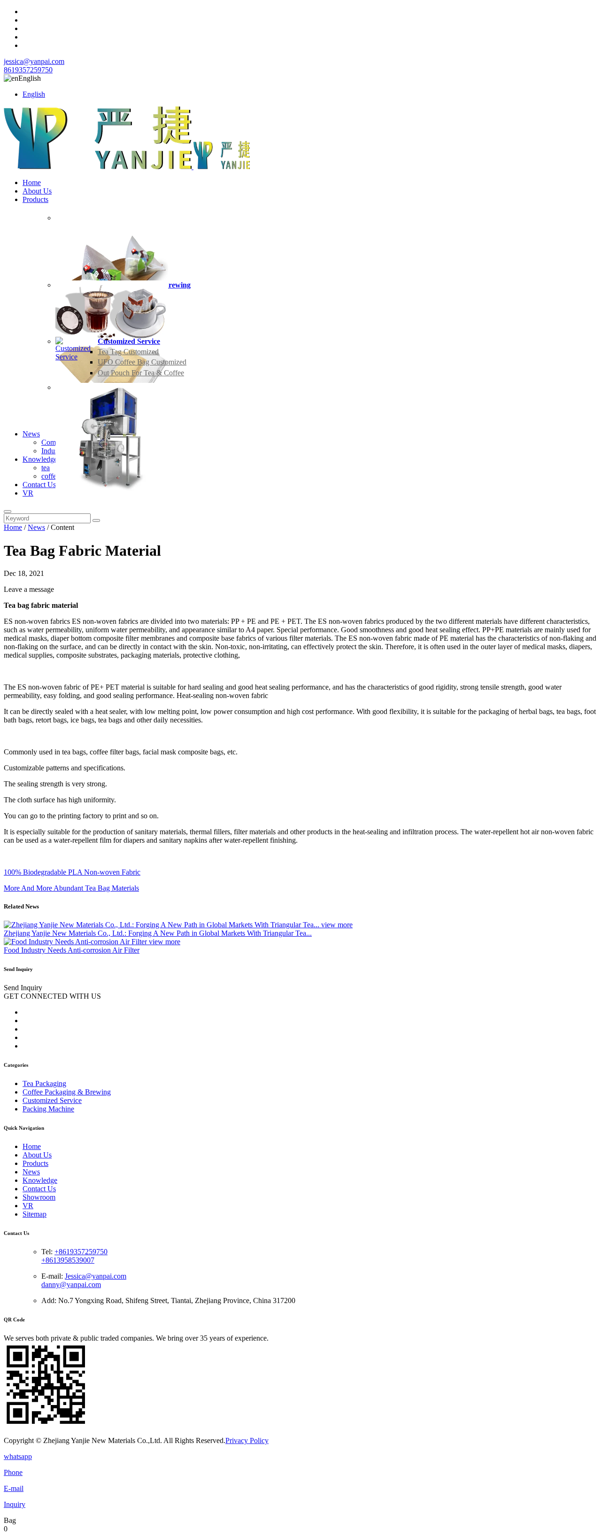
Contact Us (39, 485)
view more (337, 925)
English (34, 94)
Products (35, 199)
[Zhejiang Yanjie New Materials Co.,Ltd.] (127, 167)
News (31, 434)
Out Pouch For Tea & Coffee (141, 373)
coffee (50, 476)
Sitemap (34, 1214)
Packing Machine (48, 1109)
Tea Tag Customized (128, 352)
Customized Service (129, 341)
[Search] (7, 511)
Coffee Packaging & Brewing (67, 1092)
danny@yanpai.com (71, 1285)
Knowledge (40, 459)
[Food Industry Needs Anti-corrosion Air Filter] (76, 942)
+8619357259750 (81, 1252)
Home (32, 182)
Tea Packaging (44, 1083)
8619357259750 (28, 70)
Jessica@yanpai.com (95, 1276)
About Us (37, 191)
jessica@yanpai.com (34, 61)
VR (28, 493)
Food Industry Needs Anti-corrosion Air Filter (71, 950)
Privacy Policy (247, 1440)
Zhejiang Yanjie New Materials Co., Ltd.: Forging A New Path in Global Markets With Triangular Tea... (158, 933)
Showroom (39, 1197)
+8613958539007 (67, 1260)
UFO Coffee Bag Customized (142, 362)
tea (45, 468)
